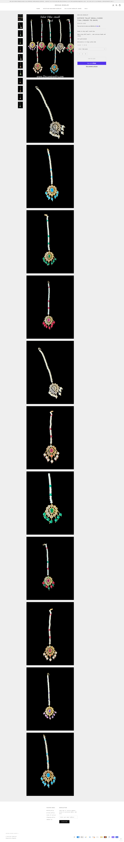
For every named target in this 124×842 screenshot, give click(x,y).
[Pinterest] (86, 45)
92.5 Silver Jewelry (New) (73, 8)
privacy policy (50, 812)
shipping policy (50, 817)
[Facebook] (82, 45)
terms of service (51, 815)
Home (38, 8)
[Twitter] (84, 45)
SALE (86, 8)
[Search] (116, 5)
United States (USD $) (11, 833)
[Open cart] (119, 5)
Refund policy (50, 810)
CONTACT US (49, 819)
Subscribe (64, 821)
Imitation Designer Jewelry (52, 8)
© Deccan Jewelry (11, 836)
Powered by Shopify (11, 838)
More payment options (92, 66)
